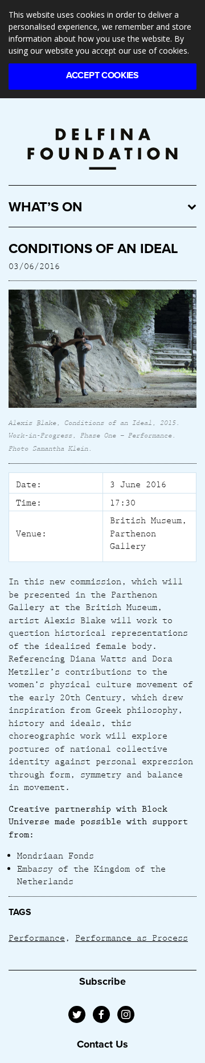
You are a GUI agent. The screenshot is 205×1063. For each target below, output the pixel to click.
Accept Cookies (102, 75)
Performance (37, 937)
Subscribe (102, 981)
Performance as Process (131, 937)
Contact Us (102, 1044)
